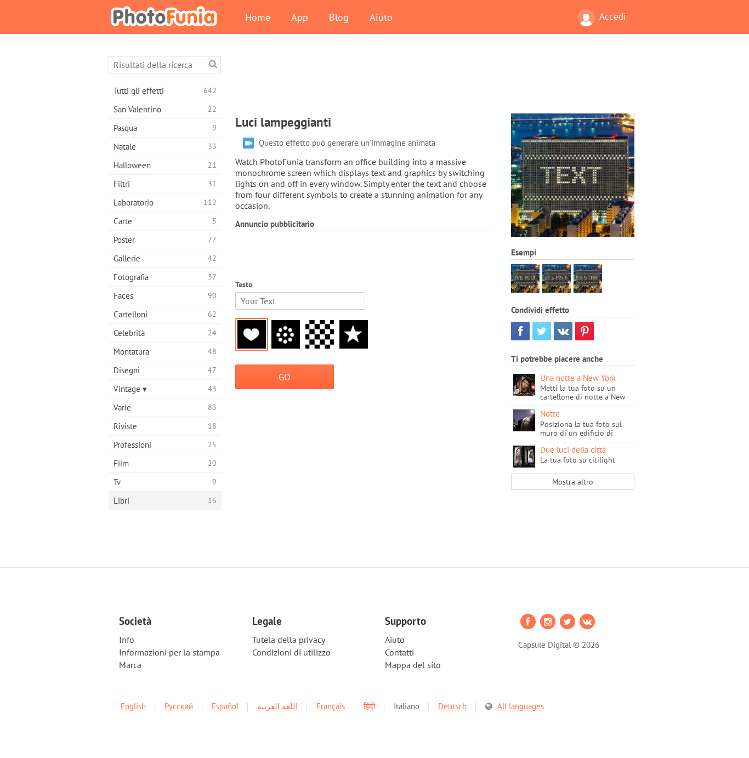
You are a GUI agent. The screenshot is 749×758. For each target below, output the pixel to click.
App (299, 17)
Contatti (399, 652)
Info (126, 639)
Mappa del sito (413, 664)
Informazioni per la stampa (169, 652)
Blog (339, 17)
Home (257, 17)
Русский (178, 706)
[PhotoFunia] (166, 15)
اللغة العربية (277, 706)
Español (225, 706)
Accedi (612, 16)
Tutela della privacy (288, 639)
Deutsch (452, 706)
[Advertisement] (434, 80)
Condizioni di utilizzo (291, 652)
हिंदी (369, 706)
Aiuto (381, 17)
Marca (130, 664)
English (133, 706)
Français (330, 706)
